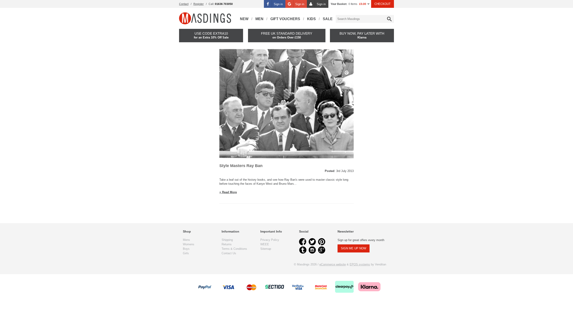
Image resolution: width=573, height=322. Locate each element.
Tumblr (303, 250)
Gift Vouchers (285, 19)
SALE (328, 19)
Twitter (312, 241)
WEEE (264, 244)
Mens (186, 240)
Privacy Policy (269, 240)
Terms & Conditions (234, 248)
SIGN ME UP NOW (353, 248)
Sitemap (265, 248)
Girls (186, 253)
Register (198, 4)
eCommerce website (332, 264)
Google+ (321, 250)
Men (259, 19)
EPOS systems (360, 264)
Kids (311, 19)
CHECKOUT (382, 4)
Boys (186, 248)
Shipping (227, 240)
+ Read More (228, 192)
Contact (183, 4)
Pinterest (321, 241)
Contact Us (229, 253)
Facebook (303, 241)
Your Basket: (339, 4)
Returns (227, 244)
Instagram (312, 250)
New (244, 19)
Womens (188, 244)
